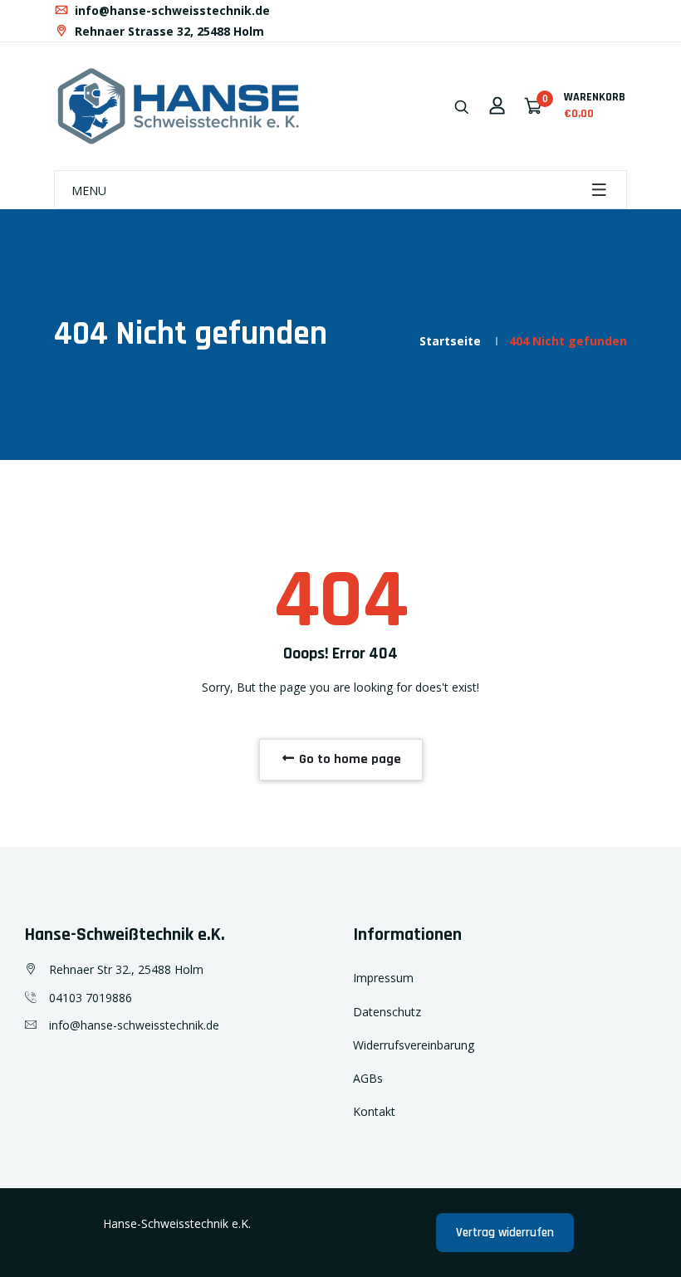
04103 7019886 (90, 997)
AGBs (368, 1078)
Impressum (383, 978)
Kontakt (374, 1111)
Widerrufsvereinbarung (413, 1045)
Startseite (450, 341)
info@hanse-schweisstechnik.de (170, 10)
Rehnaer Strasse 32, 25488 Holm (167, 31)
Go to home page (348, 759)
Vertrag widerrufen (505, 1232)
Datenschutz (387, 1012)
